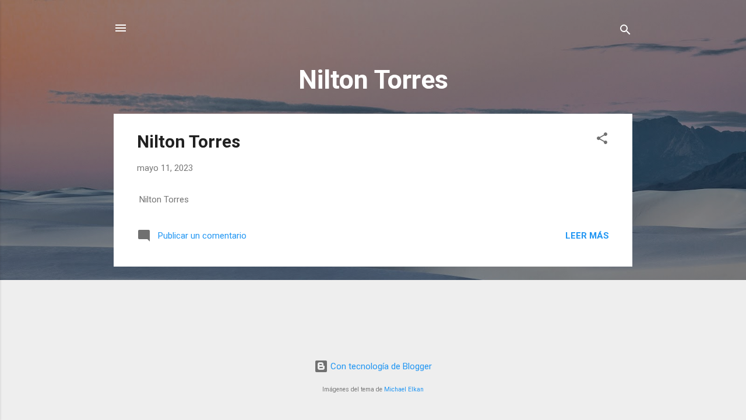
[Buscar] (625, 32)
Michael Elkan (404, 389)
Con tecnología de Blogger (380, 366)
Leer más (587, 235)
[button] (602, 140)
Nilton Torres (188, 141)
